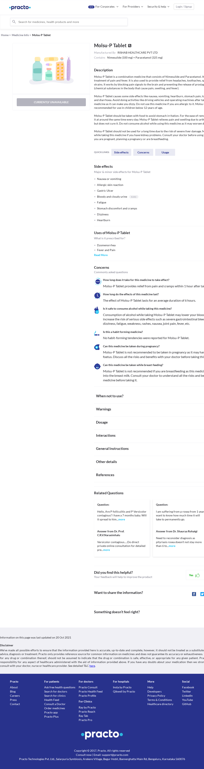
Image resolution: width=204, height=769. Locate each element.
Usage (165, 152)
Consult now (84, 754)
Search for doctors (55, 691)
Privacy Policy (156, 695)
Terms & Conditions (159, 699)
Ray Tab (83, 715)
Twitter (186, 691)
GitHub (186, 704)
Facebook (188, 687)
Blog (13, 691)
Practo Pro (85, 720)
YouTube (187, 699)
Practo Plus (51, 716)
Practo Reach (87, 711)
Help (150, 687)
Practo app (51, 712)
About (14, 687)
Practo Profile (87, 695)
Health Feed (51, 699)
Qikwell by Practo (124, 691)
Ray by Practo (87, 707)
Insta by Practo (122, 687)
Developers (154, 691)
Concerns (143, 152)
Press (13, 699)
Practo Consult (88, 687)
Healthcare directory (160, 704)
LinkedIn (187, 695)
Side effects (121, 152)
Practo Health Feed (91, 691)
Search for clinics (55, 695)
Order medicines (54, 708)
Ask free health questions (59, 687)
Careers (15, 695)
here (92, 665)
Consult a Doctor (55, 704)
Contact (15, 704)
